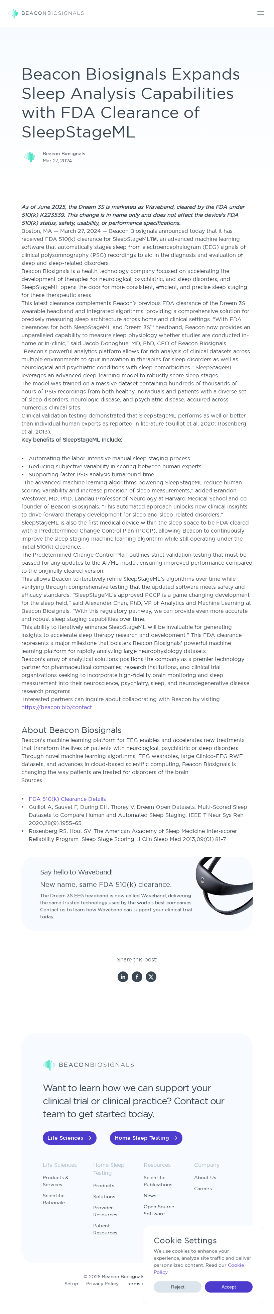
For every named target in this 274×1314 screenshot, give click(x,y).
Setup (71, 1284)
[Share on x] (151, 977)
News (150, 1196)
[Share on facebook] (137, 977)
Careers (203, 1189)
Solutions (104, 1197)
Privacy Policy (102, 1284)
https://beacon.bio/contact (56, 707)
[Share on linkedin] (123, 977)
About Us (205, 1178)
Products (103, 1186)
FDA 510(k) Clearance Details (67, 798)
